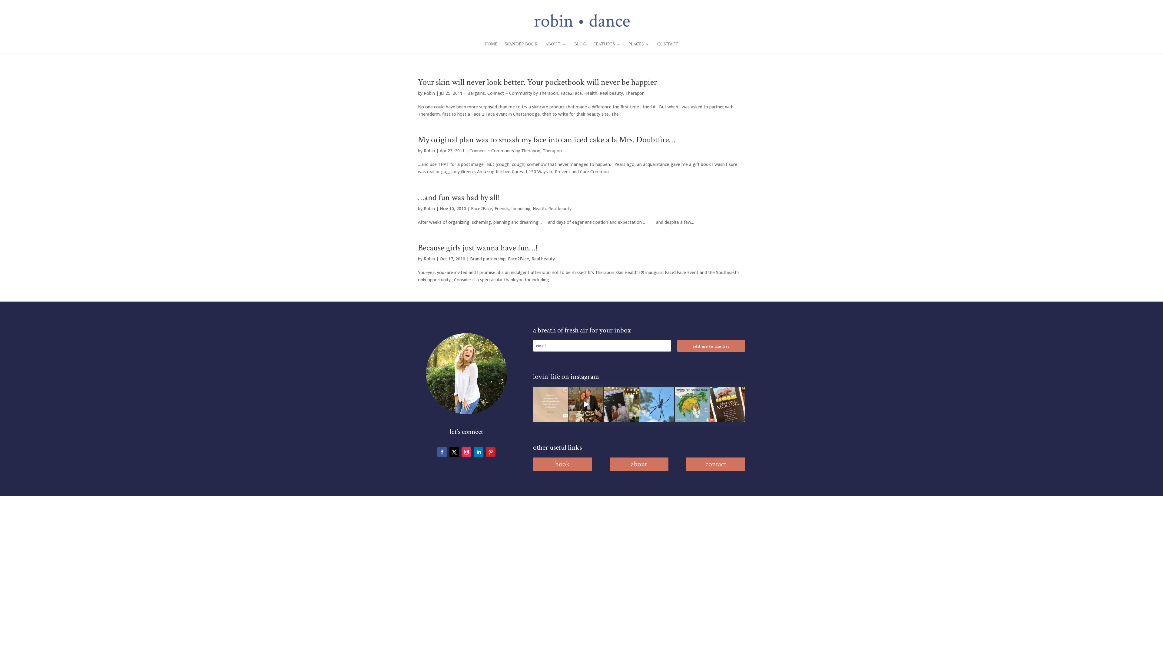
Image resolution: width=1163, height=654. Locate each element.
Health (590, 93)
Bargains (476, 93)
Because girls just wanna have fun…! (478, 247)
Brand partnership (487, 259)
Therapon (634, 93)
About (553, 44)
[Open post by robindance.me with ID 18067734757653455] (656, 404)
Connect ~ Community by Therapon (522, 93)
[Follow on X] (454, 452)
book (562, 464)
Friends (502, 208)
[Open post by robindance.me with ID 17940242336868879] (692, 404)
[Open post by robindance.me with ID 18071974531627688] (550, 404)
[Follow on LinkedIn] (478, 452)
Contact (667, 44)
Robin (429, 93)
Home (491, 44)
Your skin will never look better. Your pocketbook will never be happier (537, 82)
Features (604, 44)
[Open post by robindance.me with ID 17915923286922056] (621, 404)
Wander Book (521, 44)
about (639, 464)
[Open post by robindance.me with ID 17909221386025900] (585, 404)
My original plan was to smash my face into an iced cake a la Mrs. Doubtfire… (546, 139)
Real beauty (611, 93)
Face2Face (571, 93)
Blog (580, 44)
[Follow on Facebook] (442, 452)
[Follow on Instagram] (466, 452)
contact (715, 464)
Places (636, 44)
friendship (520, 208)
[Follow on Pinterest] (490, 452)
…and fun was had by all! (459, 197)
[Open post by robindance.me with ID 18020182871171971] (727, 404)
